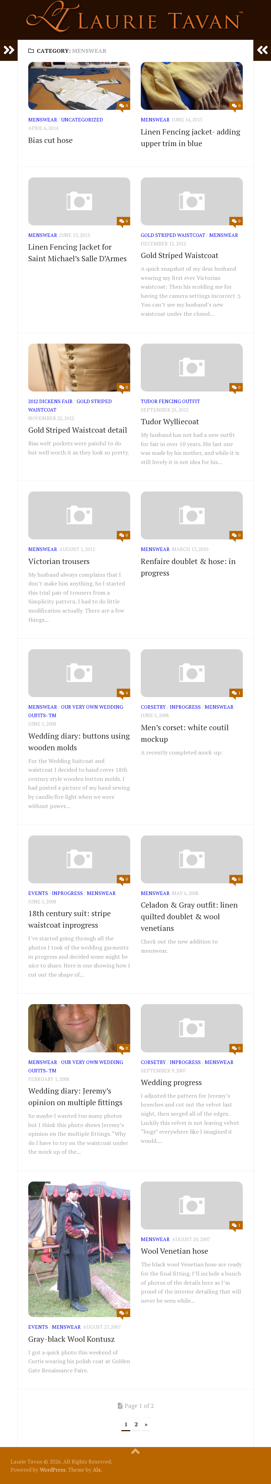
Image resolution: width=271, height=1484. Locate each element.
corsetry (153, 706)
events (38, 893)
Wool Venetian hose (174, 1251)
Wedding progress (171, 1082)
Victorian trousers (59, 561)
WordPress (53, 1469)
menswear (42, 119)
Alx (97, 1469)
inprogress (185, 706)
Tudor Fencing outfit (170, 401)
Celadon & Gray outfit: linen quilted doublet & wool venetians (189, 916)
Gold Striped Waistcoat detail (77, 430)
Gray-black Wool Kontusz (71, 1339)
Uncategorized (82, 119)
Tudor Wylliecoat (170, 421)
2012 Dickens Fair (50, 401)
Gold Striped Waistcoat (173, 235)
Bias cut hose (50, 140)
